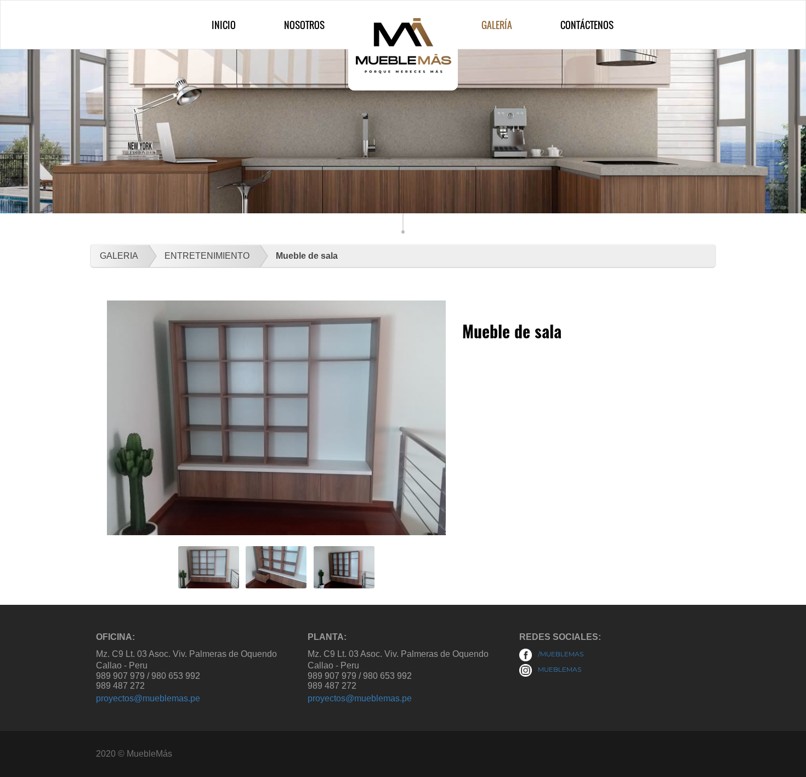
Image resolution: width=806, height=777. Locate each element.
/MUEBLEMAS (559, 654)
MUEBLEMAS (558, 669)
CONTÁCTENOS (587, 25)
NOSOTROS (304, 25)
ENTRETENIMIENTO (206, 255)
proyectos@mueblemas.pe (148, 698)
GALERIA (119, 255)
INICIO (224, 25)
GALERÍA (496, 25)
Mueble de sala (307, 255)
